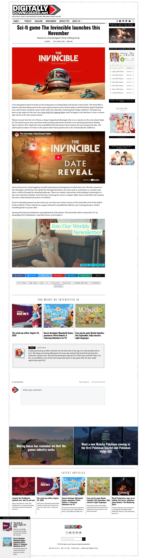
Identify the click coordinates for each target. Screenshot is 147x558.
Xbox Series (58, 286)
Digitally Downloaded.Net (84, 544)
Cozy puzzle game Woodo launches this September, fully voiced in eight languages (89, 335)
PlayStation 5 (55, 283)
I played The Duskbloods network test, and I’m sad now (23, 499)
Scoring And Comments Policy (89, 548)
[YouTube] (120, 21)
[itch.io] (123, 21)
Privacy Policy (75, 548)
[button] (84, 539)
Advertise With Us (54, 548)
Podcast (28, 21)
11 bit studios (57, 41)
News (63, 41)
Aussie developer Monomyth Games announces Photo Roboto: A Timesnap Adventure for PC (58, 335)
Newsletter (64, 21)
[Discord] (129, 21)
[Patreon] (126, 21)
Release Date (67, 283)
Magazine (38, 21)
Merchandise (51, 21)
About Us (76, 21)
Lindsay (48, 41)
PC (47, 283)
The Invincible (95, 283)
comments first (98, 382)
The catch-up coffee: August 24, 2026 (25, 334)
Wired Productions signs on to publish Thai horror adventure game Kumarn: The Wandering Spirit (123, 501)
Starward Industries (81, 283)
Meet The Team (65, 548)
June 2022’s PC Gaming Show (53, 112)
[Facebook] (117, 21)
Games (16, 21)
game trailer (33, 283)
